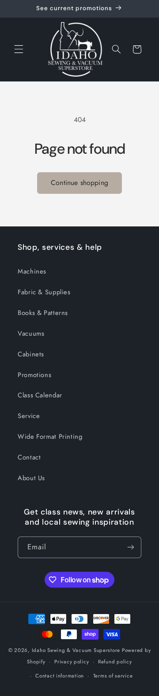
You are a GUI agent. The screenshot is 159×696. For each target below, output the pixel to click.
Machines (32, 271)
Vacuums (31, 333)
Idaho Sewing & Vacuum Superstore (76, 650)
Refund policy (115, 661)
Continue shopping (79, 183)
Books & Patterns (43, 313)
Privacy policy (71, 661)
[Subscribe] (131, 547)
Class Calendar (40, 395)
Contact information (59, 675)
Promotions (34, 375)
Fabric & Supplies (44, 292)
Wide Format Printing (50, 436)
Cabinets (31, 354)
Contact (29, 457)
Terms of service (113, 675)
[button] (18, 49)
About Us (31, 478)
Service (29, 416)
